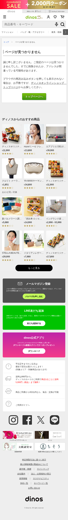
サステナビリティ (41, 478)
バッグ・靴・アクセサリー (32, 32)
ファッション (7, 32)
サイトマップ (43, 469)
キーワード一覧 (41, 483)
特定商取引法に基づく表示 (34, 460)
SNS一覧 (24, 483)
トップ (6, 42)
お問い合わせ (34, 488)
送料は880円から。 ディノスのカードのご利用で (37, 379)
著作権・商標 (25, 469)
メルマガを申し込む (34, 296)
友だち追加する (34, 323)
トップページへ (34, 96)
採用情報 (23, 478)
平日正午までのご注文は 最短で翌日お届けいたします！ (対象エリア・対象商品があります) (31, 367)
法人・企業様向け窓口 (41, 474)
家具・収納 (56, 32)
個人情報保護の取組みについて (34, 464)
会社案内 (21, 474)
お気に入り (55, 17)
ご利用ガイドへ (23, 405)
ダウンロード (34, 351)
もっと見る (34, 268)
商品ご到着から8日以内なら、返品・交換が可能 (37, 392)
